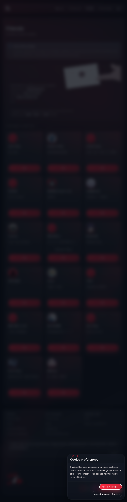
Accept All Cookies (111, 487)
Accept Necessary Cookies (107, 494)
